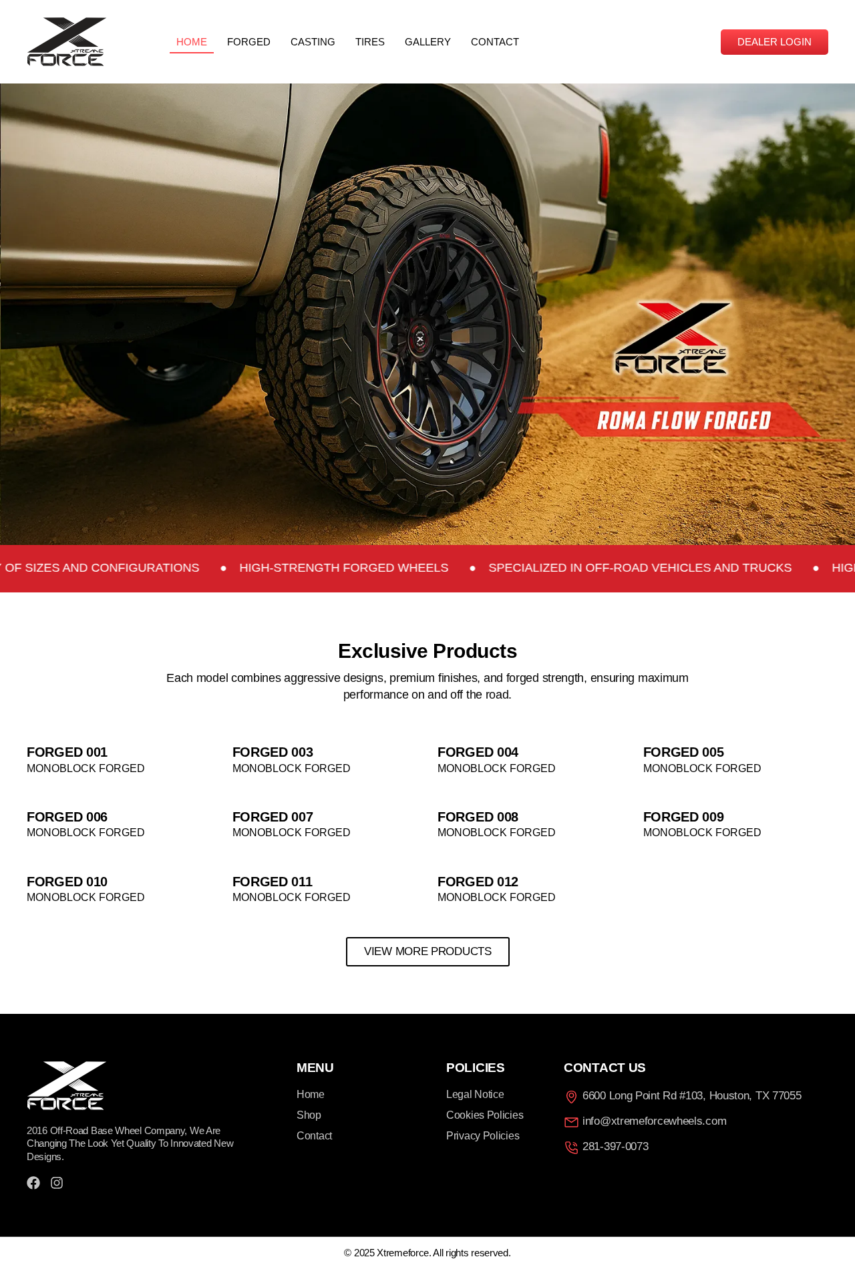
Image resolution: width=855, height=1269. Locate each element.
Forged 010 (67, 881)
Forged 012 (478, 881)
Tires (370, 41)
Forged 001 (67, 752)
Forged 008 (478, 816)
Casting (313, 41)
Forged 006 (67, 816)
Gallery (428, 41)
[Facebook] (33, 1183)
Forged (249, 41)
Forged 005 (683, 752)
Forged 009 (683, 816)
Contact (495, 41)
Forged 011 (272, 881)
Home (191, 41)
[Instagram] (56, 1183)
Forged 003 (272, 752)
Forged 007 (272, 816)
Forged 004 (478, 752)
